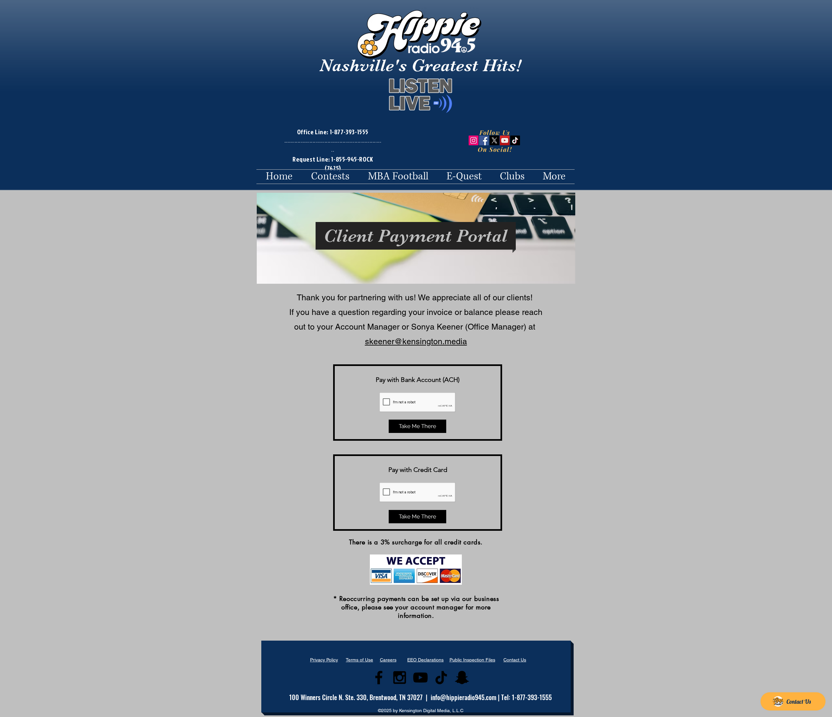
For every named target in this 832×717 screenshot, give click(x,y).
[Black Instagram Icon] (400, 677)
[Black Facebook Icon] (379, 677)
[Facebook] (484, 140)
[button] (330, 177)
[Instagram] (473, 140)
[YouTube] (505, 140)
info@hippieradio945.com (463, 697)
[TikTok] (515, 140)
